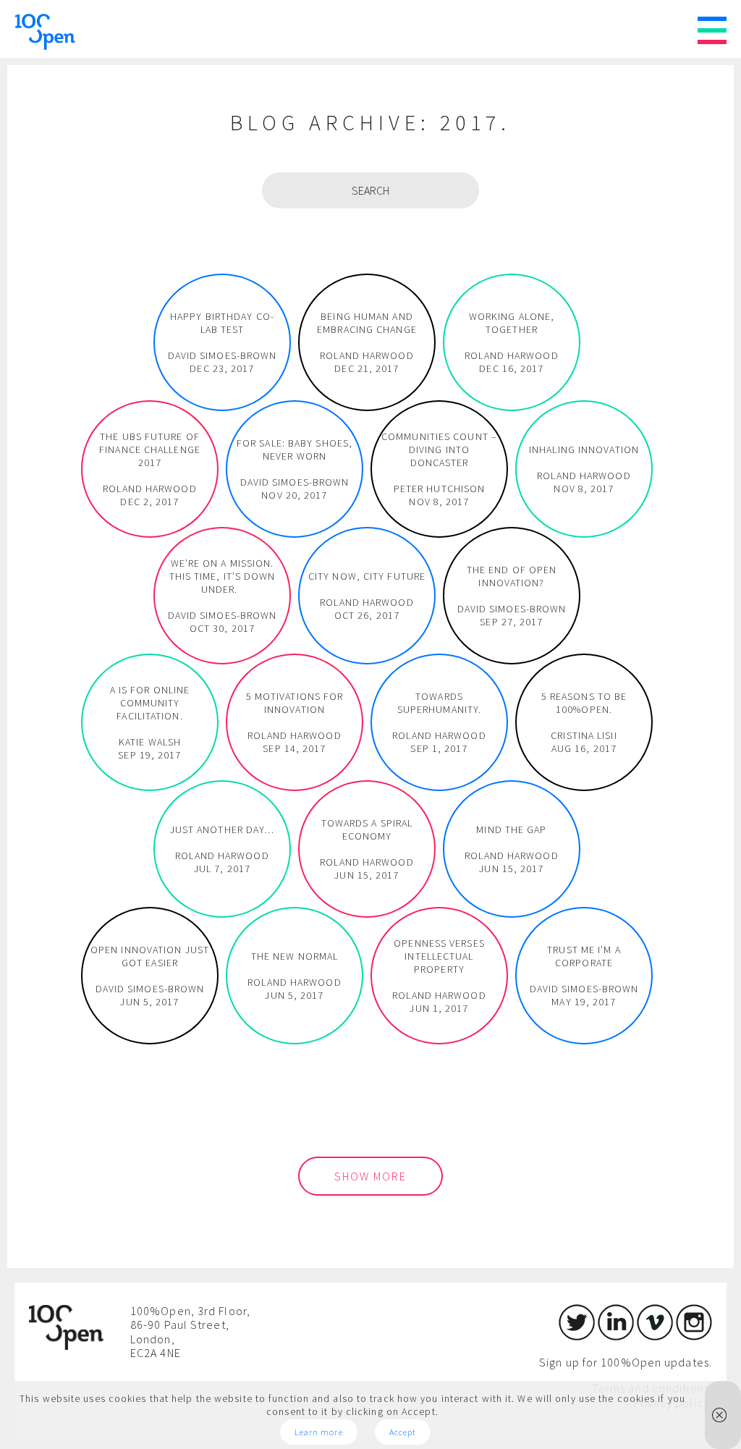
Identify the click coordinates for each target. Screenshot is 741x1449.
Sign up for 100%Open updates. (625, 1362)
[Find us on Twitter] (577, 1336)
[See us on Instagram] (694, 1336)
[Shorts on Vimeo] (655, 1336)
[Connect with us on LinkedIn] (616, 1336)
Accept (403, 1432)
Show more (370, 1176)
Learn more (319, 1432)
